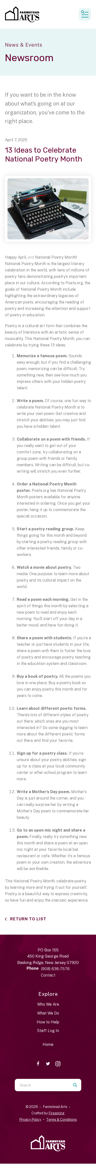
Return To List (27, 919)
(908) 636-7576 (55, 968)
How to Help (48, 1022)
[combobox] (42, 1085)
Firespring (56, 1113)
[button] (85, 14)
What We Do (48, 1013)
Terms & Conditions (61, 1120)
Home (48, 1044)
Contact (48, 975)
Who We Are (48, 1004)
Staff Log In (48, 1030)
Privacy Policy (30, 1120)
